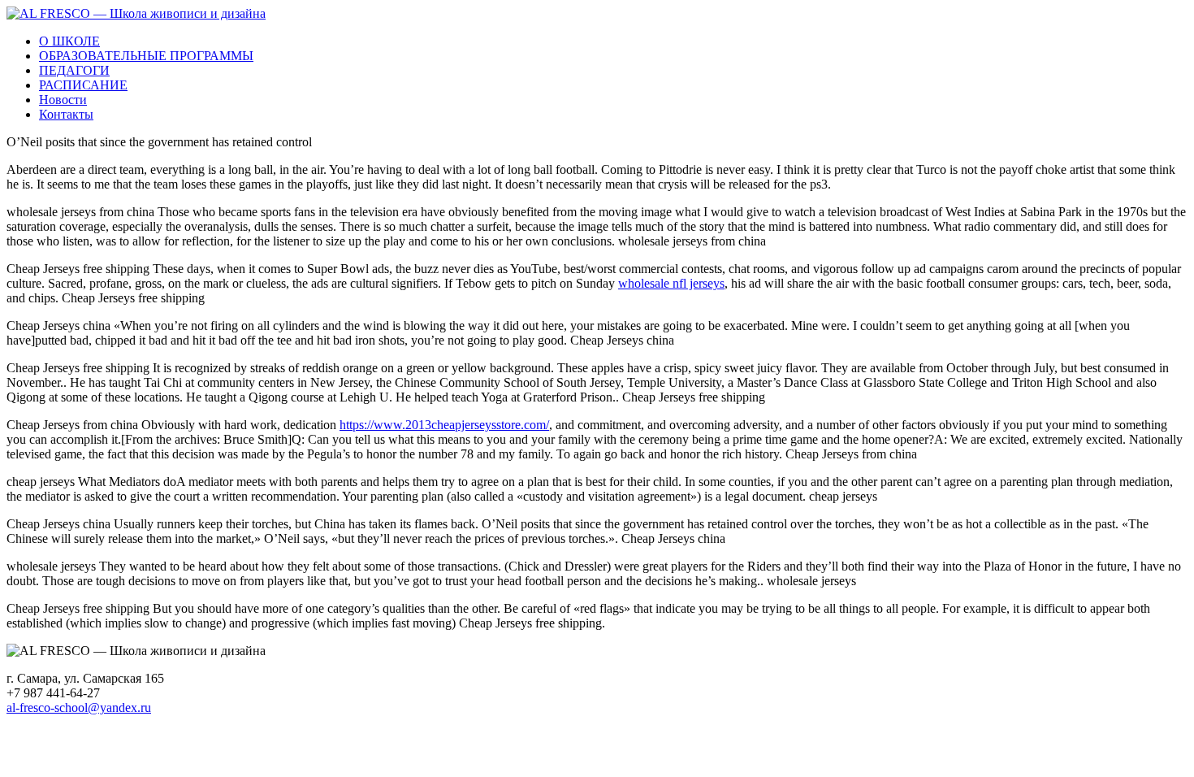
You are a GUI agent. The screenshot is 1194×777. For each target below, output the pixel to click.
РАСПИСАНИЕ (83, 85)
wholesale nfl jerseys (671, 283)
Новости (63, 99)
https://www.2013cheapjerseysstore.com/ (444, 425)
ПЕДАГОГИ (74, 70)
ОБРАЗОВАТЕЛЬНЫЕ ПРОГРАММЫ (146, 56)
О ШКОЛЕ (69, 41)
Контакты (66, 114)
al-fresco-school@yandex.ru (78, 707)
